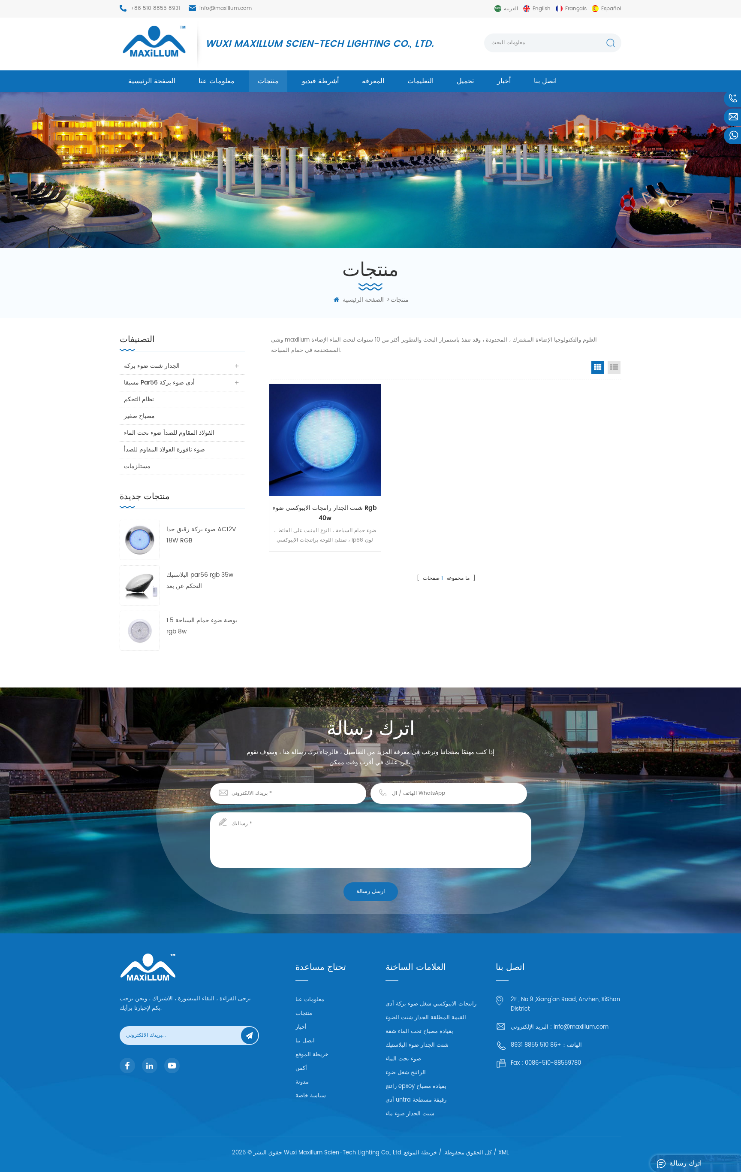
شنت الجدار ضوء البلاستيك (417, 1045)
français (576, 9)
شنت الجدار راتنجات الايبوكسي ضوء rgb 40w (325, 513)
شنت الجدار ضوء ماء (410, 1113)
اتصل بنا (545, 81)
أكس (301, 1068)
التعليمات (420, 81)
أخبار (504, 81)
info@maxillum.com (225, 8)
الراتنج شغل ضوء (406, 1072)
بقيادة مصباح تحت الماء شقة (419, 1031)
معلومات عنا (217, 81)
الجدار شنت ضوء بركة (152, 366)
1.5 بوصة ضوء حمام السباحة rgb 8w (201, 625)
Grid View (597, 367)
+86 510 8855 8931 (155, 8)
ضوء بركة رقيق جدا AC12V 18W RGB (201, 534)
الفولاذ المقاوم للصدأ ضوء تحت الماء (169, 433)
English (542, 9)
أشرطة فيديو (320, 81)
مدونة (302, 1082)
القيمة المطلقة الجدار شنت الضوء (426, 1017)
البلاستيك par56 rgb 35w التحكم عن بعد (199, 580)
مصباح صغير (139, 416)
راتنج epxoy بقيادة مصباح (416, 1086)
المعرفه (373, 81)
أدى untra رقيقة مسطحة (416, 1100)
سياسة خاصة (310, 1095)
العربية (511, 9)
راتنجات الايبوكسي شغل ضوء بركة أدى (431, 1003)
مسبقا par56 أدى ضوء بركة (159, 383)
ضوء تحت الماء (403, 1058)
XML (503, 1152)
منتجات (268, 81)
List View (614, 367)
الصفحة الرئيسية (151, 81)
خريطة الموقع (311, 1054)
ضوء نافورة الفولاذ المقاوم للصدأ (164, 449)
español (611, 9)
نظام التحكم (139, 399)
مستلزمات (137, 466)
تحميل (465, 81)
